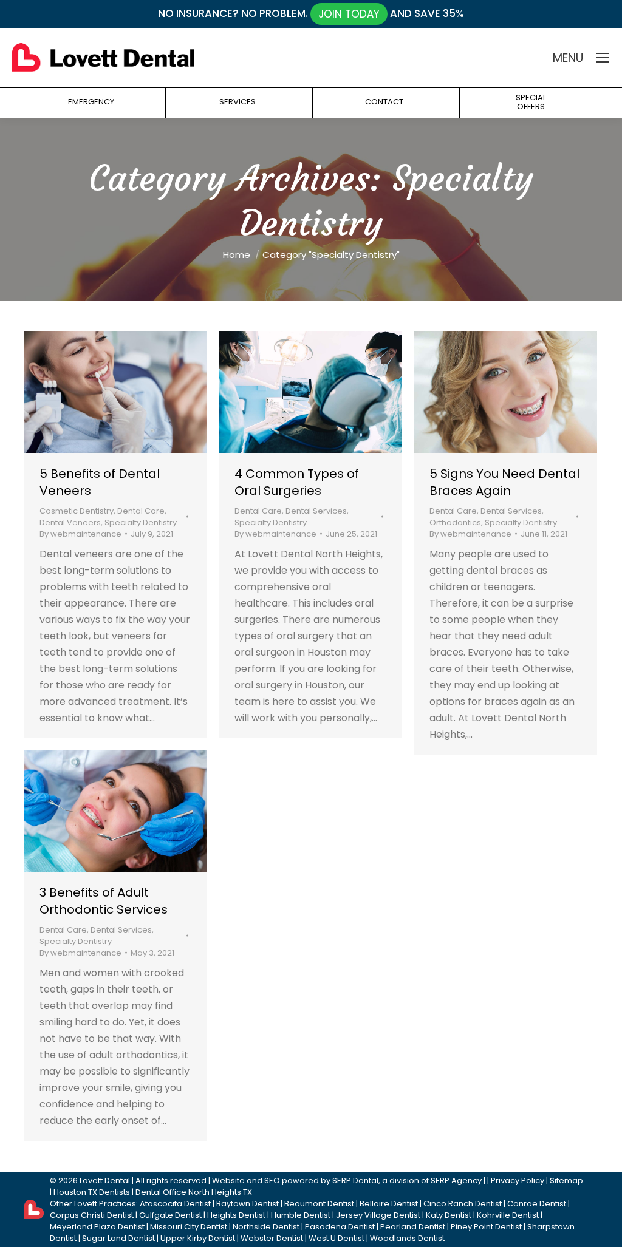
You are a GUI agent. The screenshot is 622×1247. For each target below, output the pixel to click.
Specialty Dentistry (140, 522)
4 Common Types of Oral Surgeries (296, 482)
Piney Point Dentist (486, 1226)
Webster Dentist (272, 1238)
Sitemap (566, 1180)
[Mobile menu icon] (602, 57)
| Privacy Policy (515, 1180)
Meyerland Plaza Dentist (97, 1226)
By (80, 534)
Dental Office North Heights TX (193, 1192)
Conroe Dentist (536, 1203)
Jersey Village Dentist (378, 1215)
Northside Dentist (266, 1226)
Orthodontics (455, 522)
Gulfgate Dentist (170, 1215)
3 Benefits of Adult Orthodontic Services (103, 901)
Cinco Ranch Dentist (462, 1203)
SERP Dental (355, 1180)
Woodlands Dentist (407, 1238)
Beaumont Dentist (319, 1203)
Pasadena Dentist (340, 1226)
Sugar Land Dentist (118, 1238)
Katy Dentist (448, 1215)
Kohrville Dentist (508, 1215)
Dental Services (316, 511)
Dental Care (141, 511)
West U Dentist (336, 1238)
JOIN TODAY (349, 14)
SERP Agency (456, 1180)
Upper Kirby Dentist (197, 1238)
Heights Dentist (236, 1215)
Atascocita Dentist (175, 1203)
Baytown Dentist (247, 1203)
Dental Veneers (70, 522)
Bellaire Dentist (389, 1203)
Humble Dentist (300, 1215)
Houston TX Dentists (91, 1192)
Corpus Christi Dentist (92, 1215)
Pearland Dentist (412, 1226)
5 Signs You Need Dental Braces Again (504, 482)
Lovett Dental (105, 1180)
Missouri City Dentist (188, 1226)
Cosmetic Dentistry (76, 511)
